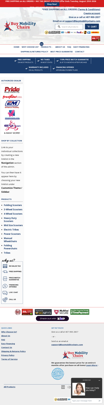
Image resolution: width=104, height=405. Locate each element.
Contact (79, 51)
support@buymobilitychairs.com (82, 21)
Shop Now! (52, 4)
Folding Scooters (13, 205)
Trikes (7, 252)
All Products (9, 386)
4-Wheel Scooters (13, 213)
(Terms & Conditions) (89, 9)
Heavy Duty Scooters (10, 220)
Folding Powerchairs (10, 247)
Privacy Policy (7, 355)
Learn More (92, 365)
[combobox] (71, 26)
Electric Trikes (11, 229)
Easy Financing (81, 47)
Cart (93, 26)
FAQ (69, 47)
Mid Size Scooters (13, 225)
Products (46, 47)
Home (16, 47)
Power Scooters (12, 233)
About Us (60, 47)
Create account (92, 13)
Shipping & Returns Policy (34, 51)
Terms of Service (9, 359)
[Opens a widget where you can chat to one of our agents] (86, 390)
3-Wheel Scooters (13, 209)
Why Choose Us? (30, 47)
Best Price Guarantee (61, 51)
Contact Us (6, 347)
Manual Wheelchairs (10, 240)
